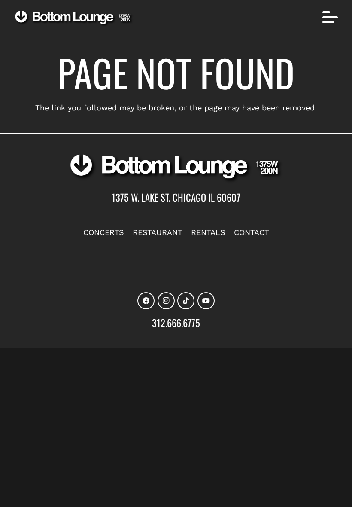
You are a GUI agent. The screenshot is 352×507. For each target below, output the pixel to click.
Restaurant (157, 232)
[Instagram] (166, 300)
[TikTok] (185, 300)
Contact (251, 232)
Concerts (103, 232)
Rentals (208, 232)
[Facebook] (146, 300)
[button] (330, 17)
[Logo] (74, 18)
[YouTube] (206, 300)
